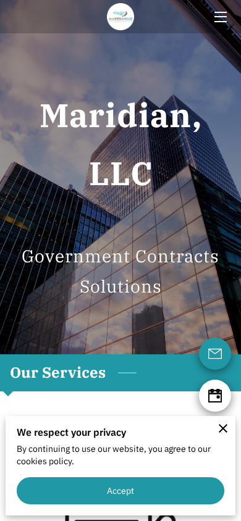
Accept (121, 490)
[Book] (215, 396)
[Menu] (219, 17)
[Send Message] (215, 354)
